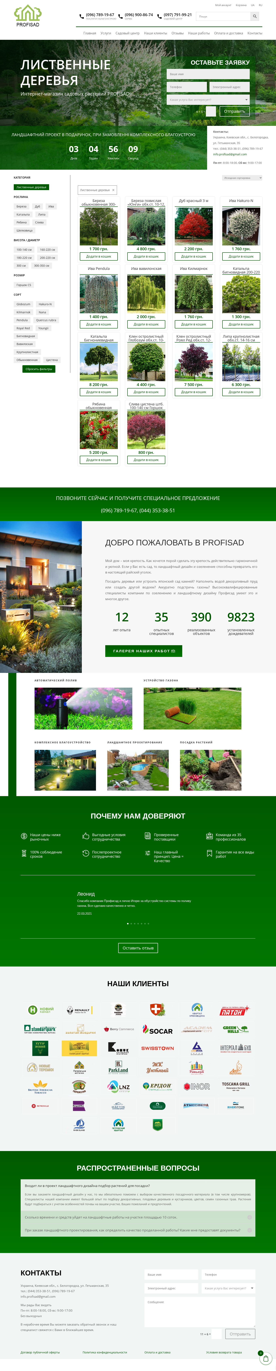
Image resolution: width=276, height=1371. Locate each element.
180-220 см (24, 258)
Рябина (22, 222)
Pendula (22, 320)
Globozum (23, 304)
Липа (41, 214)
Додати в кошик (98, 256)
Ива (51, 206)
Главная (89, 33)
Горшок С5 (24, 285)
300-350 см (41, 265)
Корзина (241, 5)
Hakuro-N (45, 304)
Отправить (234, 111)
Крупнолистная (27, 352)
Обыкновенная (27, 360)
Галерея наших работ (141, 651)
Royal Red (23, 328)
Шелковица (25, 230)
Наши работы (199, 33)
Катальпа (23, 214)
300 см (21, 265)
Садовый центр (128, 33)
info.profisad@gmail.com (230, 154)
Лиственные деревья (31, 187)
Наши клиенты (155, 33)
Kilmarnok (23, 312)
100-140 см (24, 249)
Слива (39, 222)
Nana (42, 312)
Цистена (52, 360)
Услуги (106, 33)
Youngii (43, 328)
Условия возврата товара (224, 1352)
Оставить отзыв (138, 948)
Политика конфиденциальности (105, 1352)
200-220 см (47, 258)
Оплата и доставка (228, 33)
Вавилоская (25, 344)
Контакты (255, 33)
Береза (21, 206)
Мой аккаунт (223, 5)
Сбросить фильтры (39, 369)
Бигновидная (26, 336)
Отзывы (178, 33)
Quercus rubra (46, 320)
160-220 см (47, 249)
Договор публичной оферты (40, 1352)
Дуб (37, 206)
